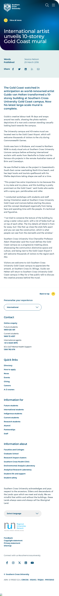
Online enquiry (10, 323)
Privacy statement (12, 543)
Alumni (7, 426)
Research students (12, 422)
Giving (7, 381)
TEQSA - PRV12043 (46, 580)
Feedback (8, 538)
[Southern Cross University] (12, 7)
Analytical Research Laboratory (18, 470)
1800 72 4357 (9, 336)
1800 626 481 (9, 330)
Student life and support (14, 474)
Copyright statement (13, 540)
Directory (8, 365)
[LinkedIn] (25, 69)
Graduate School (11, 454)
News (6, 373)
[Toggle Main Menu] (53, 5)
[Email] (38, 69)
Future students (11, 405)
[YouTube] (32, 563)
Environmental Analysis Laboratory (19, 466)
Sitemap (7, 546)
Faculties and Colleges (14, 450)
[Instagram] (13, 563)
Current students (11, 418)
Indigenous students (13, 414)
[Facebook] (13, 69)
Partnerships (9, 430)
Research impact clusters (15, 458)
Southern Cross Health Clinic (17, 462)
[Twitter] (19, 69)
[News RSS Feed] (32, 69)
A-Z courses (9, 389)
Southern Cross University (17, 574)
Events (7, 377)
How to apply (10, 369)
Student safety (10, 478)
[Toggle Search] (47, 5)
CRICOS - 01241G (28, 580)
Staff (6, 434)
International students (14, 409)
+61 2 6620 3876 (11, 343)
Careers (7, 385)
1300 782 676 (9, 349)
